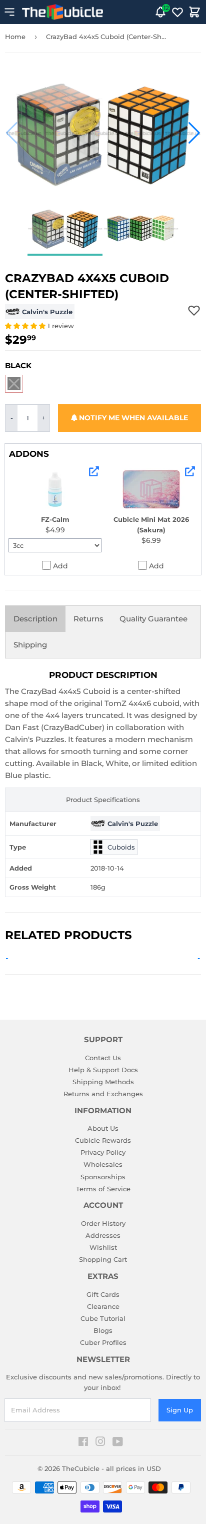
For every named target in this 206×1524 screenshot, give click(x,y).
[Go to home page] (62, 12)
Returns (89, 618)
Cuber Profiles (103, 1342)
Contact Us (103, 1058)
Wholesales (103, 1164)
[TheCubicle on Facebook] (83, 1443)
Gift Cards (103, 1294)
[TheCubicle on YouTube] (117, 1443)
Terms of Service (103, 1189)
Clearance (103, 1306)
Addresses (103, 1235)
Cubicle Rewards (103, 1140)
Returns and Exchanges (103, 1094)
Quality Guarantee (154, 618)
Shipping (30, 644)
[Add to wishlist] (194, 310)
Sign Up (179, 1410)
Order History (103, 1223)
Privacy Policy (103, 1152)
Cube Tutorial (103, 1318)
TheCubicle (81, 1468)
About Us (103, 1128)
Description (36, 618)
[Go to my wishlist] (177, 12)
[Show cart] (194, 12)
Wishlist (103, 1247)
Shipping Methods (103, 1082)
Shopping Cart (103, 1259)
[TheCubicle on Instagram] (101, 1443)
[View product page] (94, 471)
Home (15, 37)
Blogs (103, 1330)
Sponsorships (103, 1177)
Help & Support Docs (103, 1070)
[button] (11, 133)
